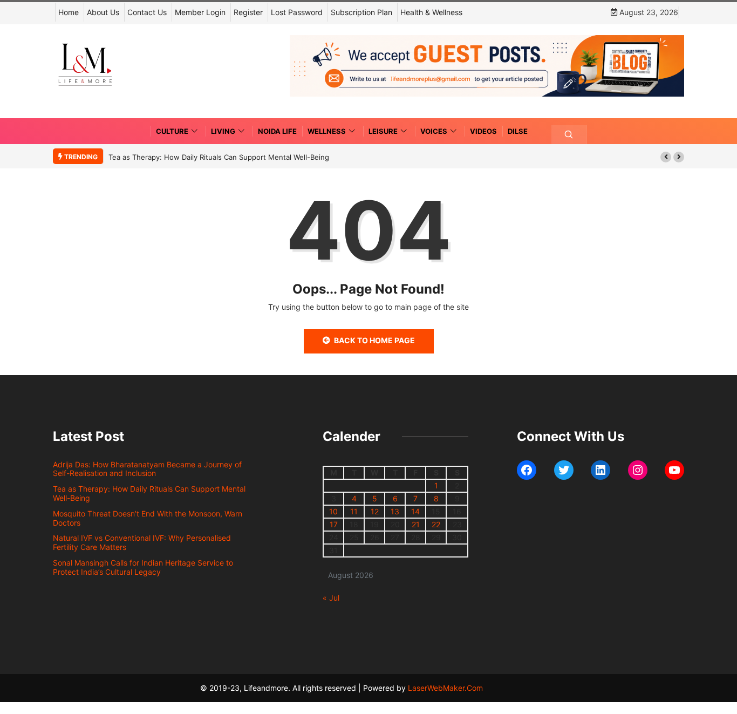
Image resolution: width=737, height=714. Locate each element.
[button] (665, 157)
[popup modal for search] (568, 134)
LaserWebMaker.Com (445, 687)
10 (333, 511)
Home (68, 12)
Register (248, 12)
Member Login (200, 12)
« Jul (331, 597)
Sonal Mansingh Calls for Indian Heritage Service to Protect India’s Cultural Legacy (143, 567)
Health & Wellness (431, 12)
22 (436, 524)
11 (354, 511)
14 (415, 511)
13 (395, 511)
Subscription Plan (361, 12)
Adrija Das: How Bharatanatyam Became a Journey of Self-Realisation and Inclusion (147, 469)
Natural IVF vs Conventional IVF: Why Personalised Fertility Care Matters (142, 542)
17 (334, 524)
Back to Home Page (374, 340)
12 (375, 511)
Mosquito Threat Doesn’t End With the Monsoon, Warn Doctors (147, 518)
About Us (103, 12)
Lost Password (297, 12)
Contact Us (147, 12)
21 (416, 524)
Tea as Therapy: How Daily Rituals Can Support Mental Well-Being (218, 157)
